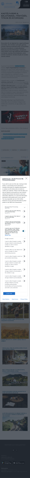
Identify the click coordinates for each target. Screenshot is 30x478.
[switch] (24, 211)
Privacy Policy (24, 299)
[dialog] (15, 239)
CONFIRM (9, 293)
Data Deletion (5, 299)
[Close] (26, 178)
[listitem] (15, 207)
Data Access (15, 299)
